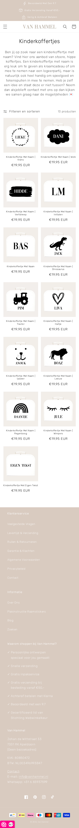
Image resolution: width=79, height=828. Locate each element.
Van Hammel (43, 822)
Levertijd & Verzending (22, 533)
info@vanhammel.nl (33, 776)
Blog (10, 620)
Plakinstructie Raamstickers (26, 611)
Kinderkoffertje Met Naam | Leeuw (58, 377)
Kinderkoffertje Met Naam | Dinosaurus (58, 268)
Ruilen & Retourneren (22, 542)
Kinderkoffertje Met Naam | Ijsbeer (20, 377)
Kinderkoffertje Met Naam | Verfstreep (20, 213)
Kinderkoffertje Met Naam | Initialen (58, 213)
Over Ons (13, 602)
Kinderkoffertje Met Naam (21, 266)
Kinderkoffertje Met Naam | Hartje (58, 322)
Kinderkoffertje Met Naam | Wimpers (58, 432)
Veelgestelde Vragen (21, 524)
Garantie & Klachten (21, 551)
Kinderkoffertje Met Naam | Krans (20, 158)
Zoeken (12, 629)
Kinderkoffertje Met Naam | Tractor (20, 322)
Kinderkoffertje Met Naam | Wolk (58, 157)
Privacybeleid (16, 568)
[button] (5, 26)
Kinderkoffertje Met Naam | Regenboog (20, 432)
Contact (13, 577)
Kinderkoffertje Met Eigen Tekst (20, 485)
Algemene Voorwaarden (23, 559)
